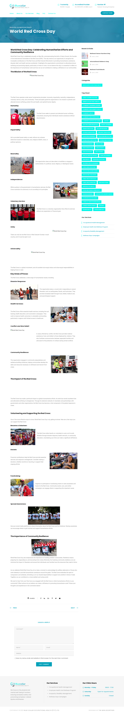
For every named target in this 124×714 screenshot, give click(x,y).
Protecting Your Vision (89, 174)
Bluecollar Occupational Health (21, 27)
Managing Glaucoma (99, 159)
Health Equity (100, 147)
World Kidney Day (99, 209)
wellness (101, 205)
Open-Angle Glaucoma (89, 167)
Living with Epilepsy (105, 155)
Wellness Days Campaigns (91, 235)
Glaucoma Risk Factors (105, 136)
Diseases (106, 120)
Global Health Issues (105, 140)
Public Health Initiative (89, 182)
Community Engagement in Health (92, 109)
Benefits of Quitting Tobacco (91, 101)
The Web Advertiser (106, 710)
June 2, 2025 (95, 56)
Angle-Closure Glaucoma (90, 97)
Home (11, 13)
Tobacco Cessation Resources (91, 201)
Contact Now (107, 13)
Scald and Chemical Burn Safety (91, 190)
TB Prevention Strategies (90, 198)
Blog (38, 13)
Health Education (88, 147)
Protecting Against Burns (90, 171)
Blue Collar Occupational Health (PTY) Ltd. (41, 710)
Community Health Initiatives (91, 117)
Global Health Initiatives (90, 140)
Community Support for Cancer (91, 120)
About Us (19, 13)
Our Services (29, 13)
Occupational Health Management (94, 222)
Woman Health (87, 209)
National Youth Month (97, 69)
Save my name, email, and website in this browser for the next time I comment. (42, 658)
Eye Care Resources (102, 128)
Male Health (86, 159)
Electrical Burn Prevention (90, 124)
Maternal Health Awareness (90, 163)
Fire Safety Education (104, 132)
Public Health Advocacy (89, 178)
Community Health (88, 113)
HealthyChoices (87, 151)
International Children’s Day (99, 61)
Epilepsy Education (88, 128)
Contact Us (52, 13)
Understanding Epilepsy (89, 205)
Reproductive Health (88, 186)
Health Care (99, 144)
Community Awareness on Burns (91, 105)
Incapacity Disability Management (93, 231)
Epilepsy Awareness (106, 124)
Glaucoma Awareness (89, 136)
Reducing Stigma (103, 182)
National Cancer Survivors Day (100, 53)
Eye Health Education (89, 132)
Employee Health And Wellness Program (95, 227)
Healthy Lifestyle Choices (90, 155)
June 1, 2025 (95, 64)
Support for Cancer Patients (104, 194)
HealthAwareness (87, 144)
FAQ (44, 13)
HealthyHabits (99, 151)
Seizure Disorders (87, 194)
